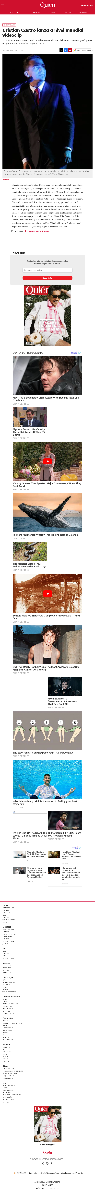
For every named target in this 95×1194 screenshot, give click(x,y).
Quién (5, 905)
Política (6, 1044)
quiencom (49, 1163)
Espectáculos (16, 12)
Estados (6, 1056)
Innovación (7, 1097)
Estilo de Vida (8, 941)
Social (5, 1088)
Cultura (5, 922)
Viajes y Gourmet (9, 920)
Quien (43, 1163)
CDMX (4, 1054)
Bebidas (5, 932)
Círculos (52, 12)
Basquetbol (7, 1006)
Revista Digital (87, 5)
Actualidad (7, 965)
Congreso (6, 1052)
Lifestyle (6, 1011)
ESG (4, 1082)
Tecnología (7, 1030)
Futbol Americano (10, 1004)
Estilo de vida (8, 958)
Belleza (83, 12)
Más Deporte (7, 1009)
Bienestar (6, 939)
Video (46, 231)
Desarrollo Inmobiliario (12, 1071)
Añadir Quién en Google (84, 50)
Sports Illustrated (11, 996)
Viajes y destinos (9, 934)
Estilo (5, 980)
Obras (5, 1032)
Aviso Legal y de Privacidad (47, 1182)
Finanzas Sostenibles (11, 1095)
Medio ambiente (8, 1085)
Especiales (6, 972)
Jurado (5, 944)
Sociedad (6, 1061)
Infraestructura (9, 1073)
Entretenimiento (9, 982)
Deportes (6, 985)
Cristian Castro (33, 231)
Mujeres (6, 963)
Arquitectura (8, 1076)
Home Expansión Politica (12, 1023)
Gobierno (6, 1047)
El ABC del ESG (8, 1100)
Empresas (6, 1021)
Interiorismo (7, 1078)
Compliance (47, 1185)
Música (5, 989)
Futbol (5, 999)
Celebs (5, 956)
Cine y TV (5, 987)
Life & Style (7, 977)
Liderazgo (6, 968)
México (5, 1049)
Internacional (8, 1028)
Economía (6, 1025)
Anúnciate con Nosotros (47, 1188)
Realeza (36, 12)
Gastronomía (8, 929)
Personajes (7, 936)
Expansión (7, 1018)
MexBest (6, 926)
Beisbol (5, 1001)
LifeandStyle (7, 1040)
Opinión (5, 970)
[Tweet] (61, 50)
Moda (68, 12)
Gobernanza (7, 1090)
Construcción (8, 1068)
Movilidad (6, 1092)
